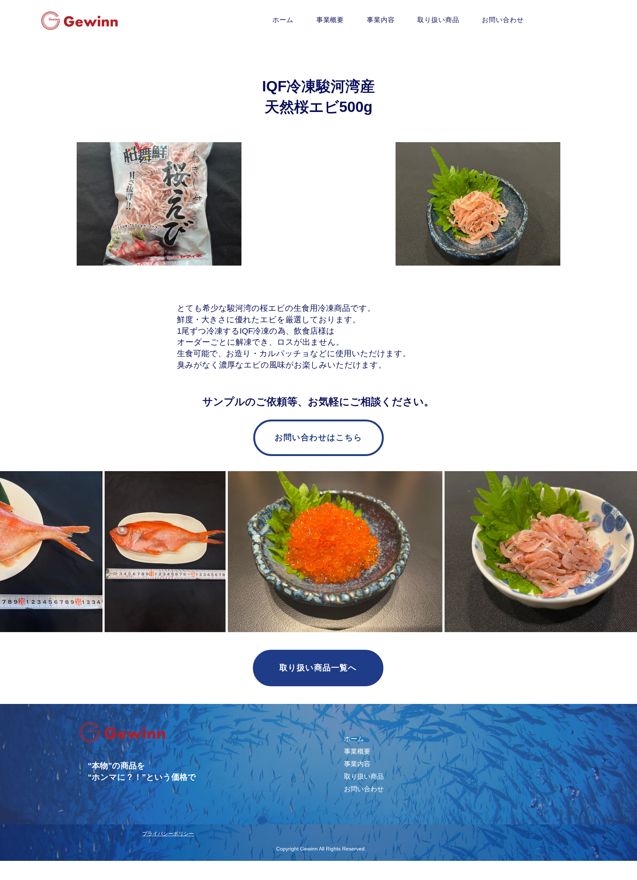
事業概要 (357, 751)
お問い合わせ (364, 789)
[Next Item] (624, 551)
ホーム (354, 739)
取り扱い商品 (364, 776)
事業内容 (357, 764)
